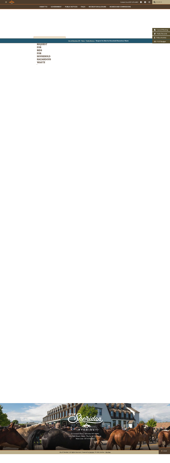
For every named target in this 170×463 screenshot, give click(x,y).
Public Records (161, 34)
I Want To (43, 7)
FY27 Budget (161, 41)
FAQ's (83, 7)
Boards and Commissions (120, 7)
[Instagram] (149, 2)
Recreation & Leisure (97, 7)
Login (165, 451)
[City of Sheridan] (12, 2)
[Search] (154, 2)
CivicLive (91, 452)
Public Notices (71, 7)
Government (56, 7)
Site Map (108, 452)
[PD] (145, 2)
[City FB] (141, 2)
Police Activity (161, 38)
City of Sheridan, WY (74, 41)
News (83, 41)
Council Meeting (162, 30)
